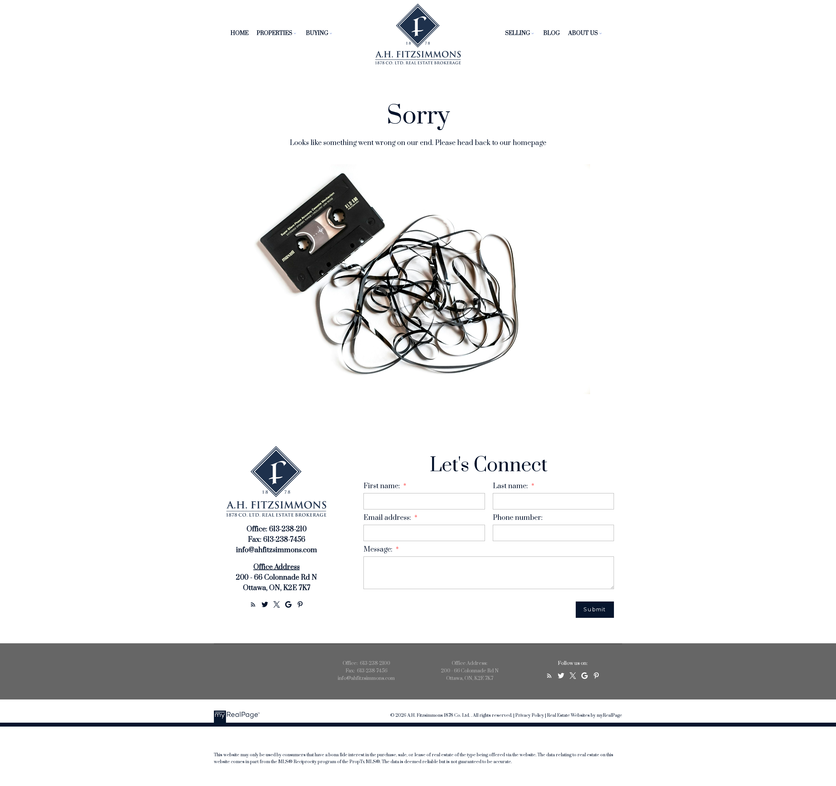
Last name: (511, 486)
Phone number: (518, 517)
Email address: (388, 517)
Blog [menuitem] (551, 33)
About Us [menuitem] (583, 33)
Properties (274, 33)
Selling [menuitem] (517, 33)
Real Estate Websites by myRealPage (584, 715)
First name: (382, 486)
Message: (378, 549)
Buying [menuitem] (317, 33)
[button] (253, 604)
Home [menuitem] (240, 33)
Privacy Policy (529, 715)
